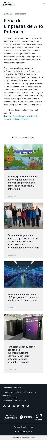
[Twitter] (9, 406)
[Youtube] (14, 406)
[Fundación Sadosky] (14, 4)
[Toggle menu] (44, 4)
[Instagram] (23, 406)
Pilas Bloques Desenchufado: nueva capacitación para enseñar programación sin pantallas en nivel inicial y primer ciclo (23, 182)
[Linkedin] (18, 406)
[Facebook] (5, 406)
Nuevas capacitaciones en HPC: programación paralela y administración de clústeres (23, 297)
